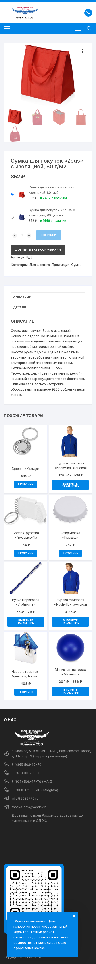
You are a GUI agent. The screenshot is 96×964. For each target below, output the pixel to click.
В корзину (49, 235)
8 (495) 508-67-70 (26, 764)
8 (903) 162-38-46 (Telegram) (35, 790)
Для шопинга (39, 265)
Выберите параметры (70, 485)
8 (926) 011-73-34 (25, 773)
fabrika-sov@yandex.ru (29, 807)
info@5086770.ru (25, 798)
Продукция (60, 265)
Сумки (76, 265)
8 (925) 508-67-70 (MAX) (32, 781)
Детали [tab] (19, 307)
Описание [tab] (22, 297)
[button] (84, 51)
